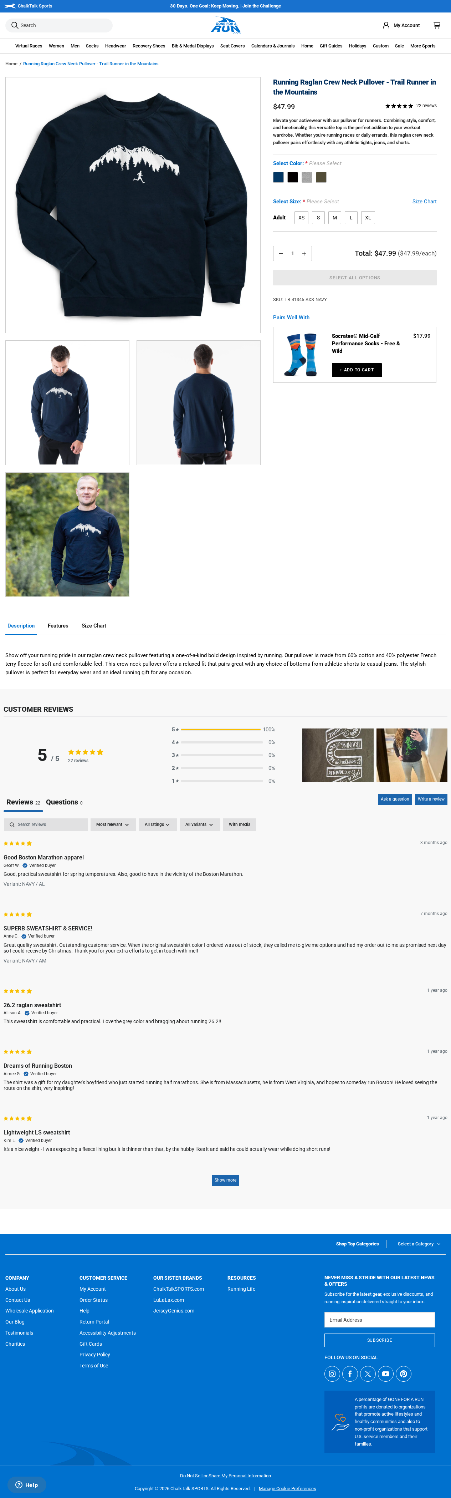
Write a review (431, 799)
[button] (29, 46)
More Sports (423, 46)
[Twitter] (368, 1374)
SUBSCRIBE (379, 1340)
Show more (225, 1180)
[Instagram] (332, 1374)
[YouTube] (386, 1374)
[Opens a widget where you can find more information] (26, 1485)
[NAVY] (278, 177)
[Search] (15, 25)
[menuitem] (401, 25)
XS (301, 217)
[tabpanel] (225, 1005)
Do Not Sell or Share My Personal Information (225, 1475)
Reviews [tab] (23, 802)
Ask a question (395, 799)
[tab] (64, 803)
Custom (381, 46)
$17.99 (422, 336)
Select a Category (416, 1243)
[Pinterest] (403, 1374)
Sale (399, 46)
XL (368, 217)
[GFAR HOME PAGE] (226, 25)
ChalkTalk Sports (35, 6)
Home (11, 63)
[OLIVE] (321, 177)
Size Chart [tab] (94, 626)
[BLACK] (292, 177)
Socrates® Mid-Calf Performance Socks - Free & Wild (366, 343)
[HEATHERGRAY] (307, 177)
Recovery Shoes (149, 46)
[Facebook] (350, 1374)
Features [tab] (58, 626)
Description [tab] (21, 626)
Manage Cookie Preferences (287, 1488)
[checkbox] (239, 824)
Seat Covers (232, 46)
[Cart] (437, 25)
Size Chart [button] (424, 201)
